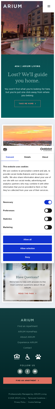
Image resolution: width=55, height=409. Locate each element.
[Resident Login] (38, 6)
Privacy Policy (19, 402)
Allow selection (27, 248)
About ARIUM (27, 337)
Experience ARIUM (27, 342)
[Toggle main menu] (49, 6)
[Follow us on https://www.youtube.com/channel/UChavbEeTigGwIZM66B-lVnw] (35, 371)
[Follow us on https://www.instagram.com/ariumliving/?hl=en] (20, 371)
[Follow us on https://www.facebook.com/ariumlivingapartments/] (27, 371)
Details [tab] (27, 157)
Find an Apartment (27, 326)
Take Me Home (26, 104)
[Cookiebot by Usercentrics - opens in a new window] (40, 149)
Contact (27, 347)
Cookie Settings (34, 402)
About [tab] (45, 157)
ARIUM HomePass (27, 331)
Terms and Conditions (36, 398)
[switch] (48, 210)
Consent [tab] (10, 157)
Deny (27, 257)
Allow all (27, 239)
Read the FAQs (26, 273)
